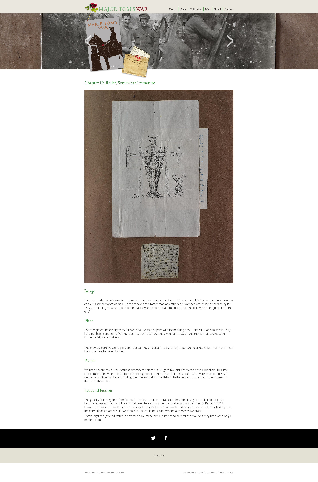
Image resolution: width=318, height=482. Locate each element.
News (183, 9)
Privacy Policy (90, 472)
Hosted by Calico (226, 472)
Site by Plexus (210, 472)
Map (207, 9)
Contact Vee (159, 455)
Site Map (120, 472)
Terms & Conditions (106, 472)
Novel (217, 9)
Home (172, 9)
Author (228, 9)
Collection (196, 9)
